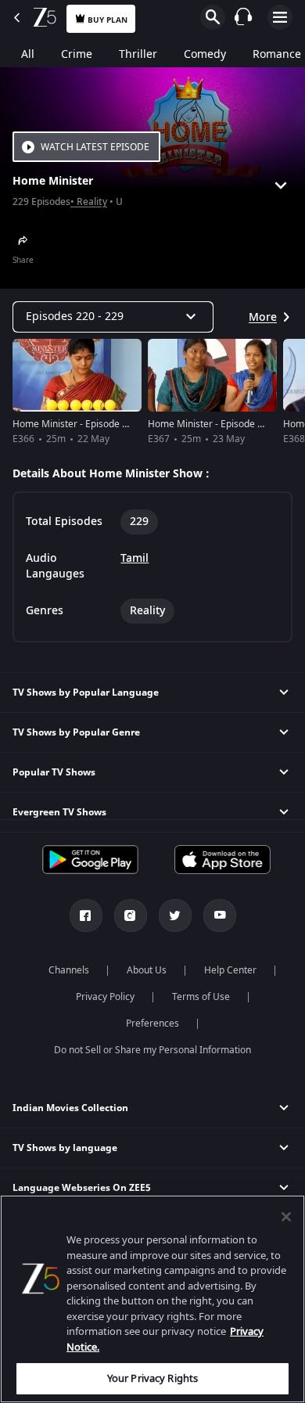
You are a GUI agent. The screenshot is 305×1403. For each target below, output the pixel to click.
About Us (147, 970)
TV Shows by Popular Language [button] (86, 692)
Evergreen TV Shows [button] (59, 812)
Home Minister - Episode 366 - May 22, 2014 (109, 424)
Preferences (152, 1023)
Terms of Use (201, 997)
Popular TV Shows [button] (54, 772)
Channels (68, 970)
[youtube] (219, 915)
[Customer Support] (243, 16)
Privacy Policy (105, 997)
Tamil (134, 559)
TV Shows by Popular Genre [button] (76, 732)
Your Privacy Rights (152, 1378)
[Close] (286, 1217)
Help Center (230, 970)
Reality (92, 202)
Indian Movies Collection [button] (70, 1108)
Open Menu (279, 17)
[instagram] (130, 915)
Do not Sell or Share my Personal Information (152, 1050)
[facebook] (86, 915)
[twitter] (175, 915)
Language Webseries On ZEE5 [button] (82, 1188)
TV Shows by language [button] (65, 1148)
